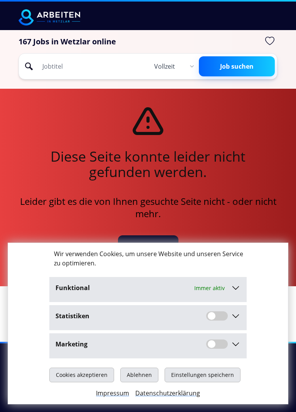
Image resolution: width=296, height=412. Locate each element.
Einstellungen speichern (202, 374)
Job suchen (237, 66)
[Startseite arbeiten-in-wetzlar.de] (49, 17)
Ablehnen (139, 374)
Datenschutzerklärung (167, 393)
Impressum (112, 393)
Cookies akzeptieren (82, 374)
